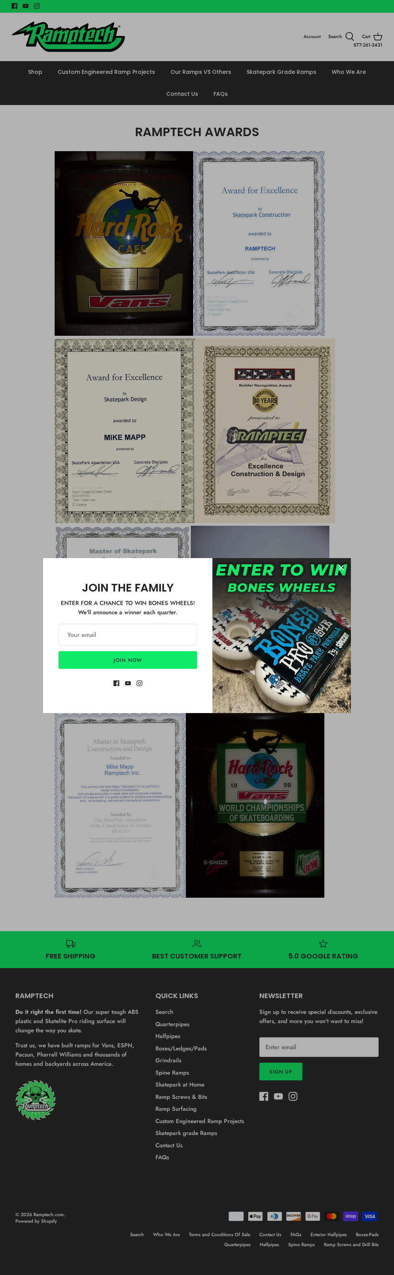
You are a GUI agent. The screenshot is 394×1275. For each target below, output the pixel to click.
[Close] (341, 567)
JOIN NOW (128, 660)
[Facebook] (116, 683)
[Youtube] (128, 683)
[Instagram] (139, 683)
